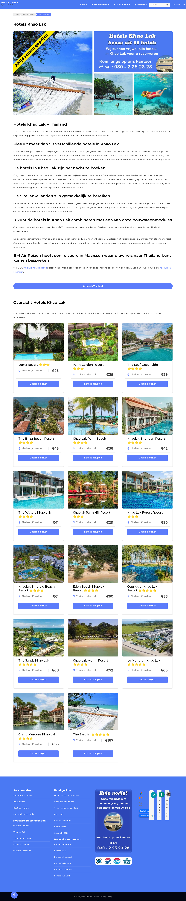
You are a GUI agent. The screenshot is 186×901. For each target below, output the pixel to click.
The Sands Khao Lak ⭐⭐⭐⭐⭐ (33, 662)
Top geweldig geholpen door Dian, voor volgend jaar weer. (159, 809)
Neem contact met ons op (66, 795)
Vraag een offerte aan (64, 802)
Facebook (59, 814)
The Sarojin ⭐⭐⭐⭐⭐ (91, 734)
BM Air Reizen (9, 2)
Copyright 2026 (61, 833)
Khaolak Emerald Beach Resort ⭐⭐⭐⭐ (36, 588)
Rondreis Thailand (62, 844)
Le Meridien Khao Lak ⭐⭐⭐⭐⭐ (143, 662)
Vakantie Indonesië (22, 838)
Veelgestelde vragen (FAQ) (66, 808)
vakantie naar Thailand (35, 267)
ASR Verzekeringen (63, 820)
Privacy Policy (60, 827)
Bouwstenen (19, 802)
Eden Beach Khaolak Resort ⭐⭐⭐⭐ (88, 588)
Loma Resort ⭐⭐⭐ (34, 365)
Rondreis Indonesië (63, 857)
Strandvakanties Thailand (24, 814)
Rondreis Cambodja (63, 869)
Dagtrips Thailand (21, 808)
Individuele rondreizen (23, 795)
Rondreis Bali (60, 851)
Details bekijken (38, 384)
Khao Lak (37, 370)
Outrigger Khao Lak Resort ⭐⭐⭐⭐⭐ (142, 588)
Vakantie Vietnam (21, 844)
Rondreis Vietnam (62, 863)
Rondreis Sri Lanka (62, 876)
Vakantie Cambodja (22, 851)
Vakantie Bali (19, 832)
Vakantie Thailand (21, 826)
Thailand (26, 370)
